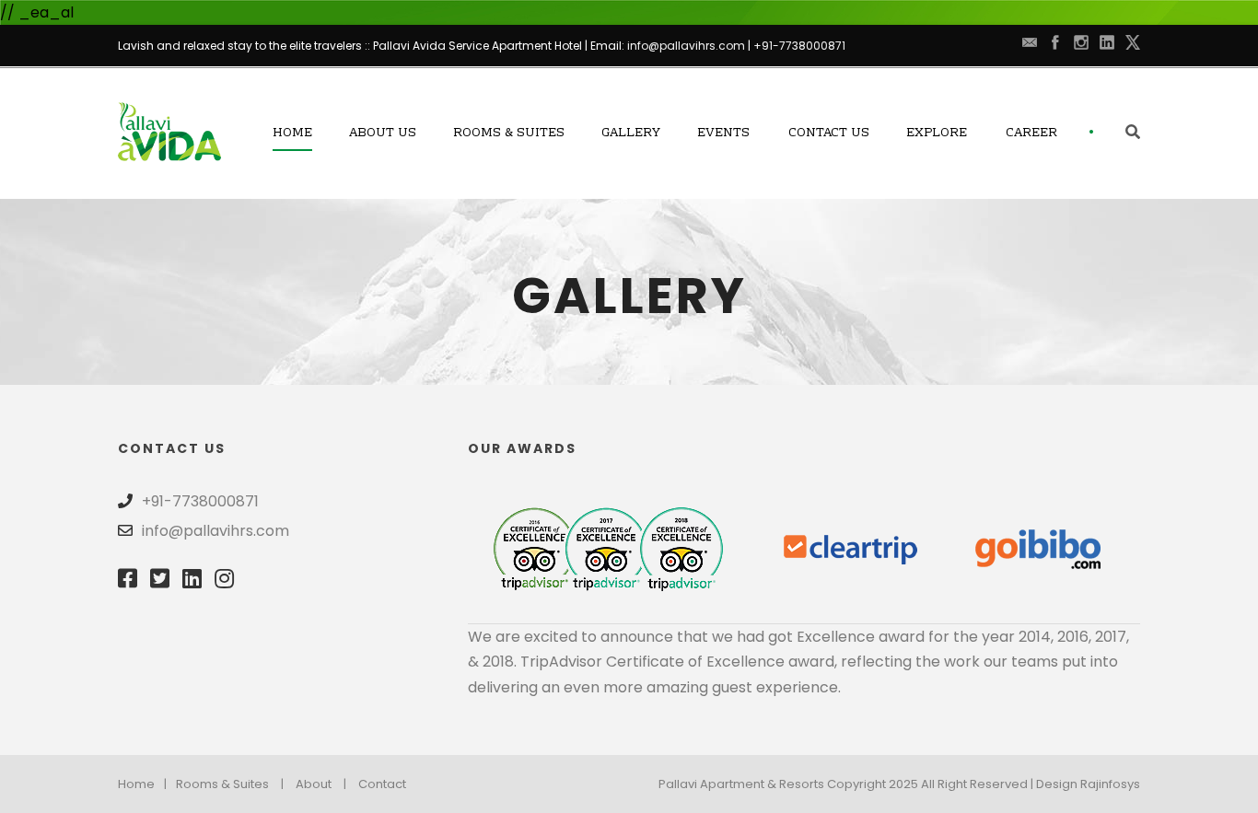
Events (723, 133)
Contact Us (828, 133)
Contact (382, 784)
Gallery (630, 133)
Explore (936, 133)
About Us (382, 133)
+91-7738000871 (799, 45)
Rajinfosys (1110, 784)
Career (1031, 133)
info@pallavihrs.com (686, 45)
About (314, 784)
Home (292, 133)
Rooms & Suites (509, 133)
